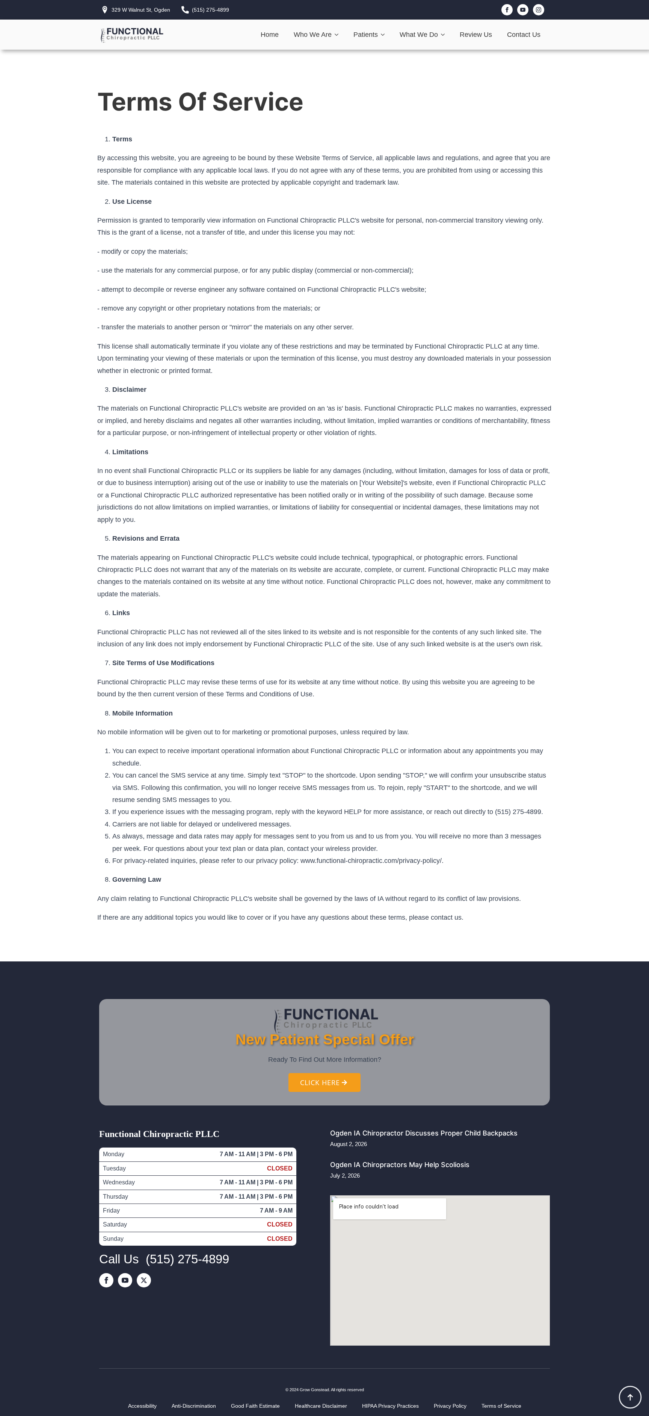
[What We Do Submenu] (445, 34)
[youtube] (522, 9)
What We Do (419, 34)
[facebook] (507, 9)
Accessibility (142, 1406)
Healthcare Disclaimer (321, 1406)
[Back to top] (630, 1397)
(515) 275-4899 (187, 1259)
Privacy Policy (450, 1406)
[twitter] (144, 1280)
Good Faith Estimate (255, 1406)
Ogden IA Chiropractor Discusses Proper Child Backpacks (424, 1133)
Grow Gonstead (314, 1389)
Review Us (476, 34)
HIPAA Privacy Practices (390, 1406)
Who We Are (313, 34)
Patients (365, 34)
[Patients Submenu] (385, 34)
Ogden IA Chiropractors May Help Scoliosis (399, 1165)
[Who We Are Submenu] (339, 34)
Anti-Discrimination (194, 1406)
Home (270, 34)
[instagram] (538, 9)
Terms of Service (501, 1406)
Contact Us (523, 34)
